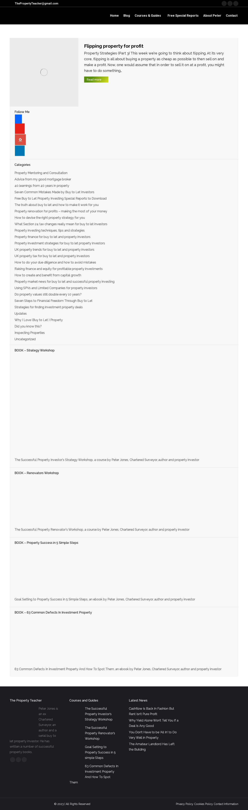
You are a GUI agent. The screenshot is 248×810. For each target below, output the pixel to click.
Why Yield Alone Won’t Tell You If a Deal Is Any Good (153, 723)
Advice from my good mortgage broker (43, 179)
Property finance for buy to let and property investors (52, 237)
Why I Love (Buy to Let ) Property (39, 320)
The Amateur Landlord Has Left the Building (152, 746)
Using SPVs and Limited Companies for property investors (56, 288)
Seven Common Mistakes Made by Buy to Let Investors (54, 192)
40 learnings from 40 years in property (42, 186)
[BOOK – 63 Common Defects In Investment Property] (124, 641)
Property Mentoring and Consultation (41, 173)
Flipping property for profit (113, 46)
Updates (21, 313)
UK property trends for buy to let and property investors (54, 249)
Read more (94, 79)
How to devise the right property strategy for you (50, 218)
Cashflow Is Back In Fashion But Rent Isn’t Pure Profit (151, 711)
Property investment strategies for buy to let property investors (60, 243)
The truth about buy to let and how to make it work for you (57, 205)
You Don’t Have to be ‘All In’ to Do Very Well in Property (153, 734)
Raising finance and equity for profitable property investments (59, 269)
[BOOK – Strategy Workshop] (124, 405)
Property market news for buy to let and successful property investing (65, 281)
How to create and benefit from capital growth (48, 275)
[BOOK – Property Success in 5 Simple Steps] (124, 571)
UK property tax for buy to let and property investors (52, 256)
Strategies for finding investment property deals (49, 307)
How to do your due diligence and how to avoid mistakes (55, 262)
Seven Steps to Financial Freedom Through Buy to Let (53, 301)
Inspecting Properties (30, 333)
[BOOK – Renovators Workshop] (124, 502)
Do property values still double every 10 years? (48, 294)
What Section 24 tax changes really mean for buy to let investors (61, 224)
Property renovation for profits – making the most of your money (61, 211)
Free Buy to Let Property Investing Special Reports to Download (61, 198)
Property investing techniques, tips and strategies (50, 230)
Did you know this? (28, 326)
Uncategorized (25, 339)
